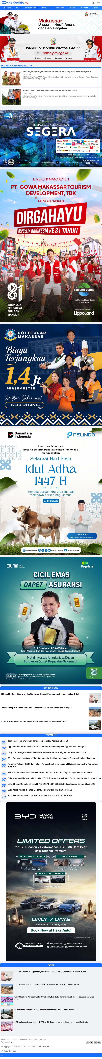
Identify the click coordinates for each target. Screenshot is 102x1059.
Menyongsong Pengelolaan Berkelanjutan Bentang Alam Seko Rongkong (57, 71)
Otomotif (84, 8)
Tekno (95, 8)
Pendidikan (59, 8)
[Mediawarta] (15, 3)
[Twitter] (91, 1042)
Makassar (46, 8)
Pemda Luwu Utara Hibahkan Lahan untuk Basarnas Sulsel (50, 90)
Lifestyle (72, 8)
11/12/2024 (27, 74)
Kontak (14, 1040)
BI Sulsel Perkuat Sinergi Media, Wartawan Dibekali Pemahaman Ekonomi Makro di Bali (50, 972)
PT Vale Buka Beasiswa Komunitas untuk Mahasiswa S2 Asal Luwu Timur (44, 1010)
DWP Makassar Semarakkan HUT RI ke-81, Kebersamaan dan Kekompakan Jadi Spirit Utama (52, 1022)
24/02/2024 (27, 94)
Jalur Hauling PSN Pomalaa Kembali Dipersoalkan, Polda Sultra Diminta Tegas (46, 984)
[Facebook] (88, 1042)
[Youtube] (95, 1042)
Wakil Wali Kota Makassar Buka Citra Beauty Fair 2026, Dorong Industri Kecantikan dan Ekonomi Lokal (54, 998)
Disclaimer (5, 1040)
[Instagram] (99, 1042)
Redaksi (43, 1040)
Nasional (7, 8)
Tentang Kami (6, 1042)
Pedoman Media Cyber (28, 1040)
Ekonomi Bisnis (31, 8)
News (18, 8)
